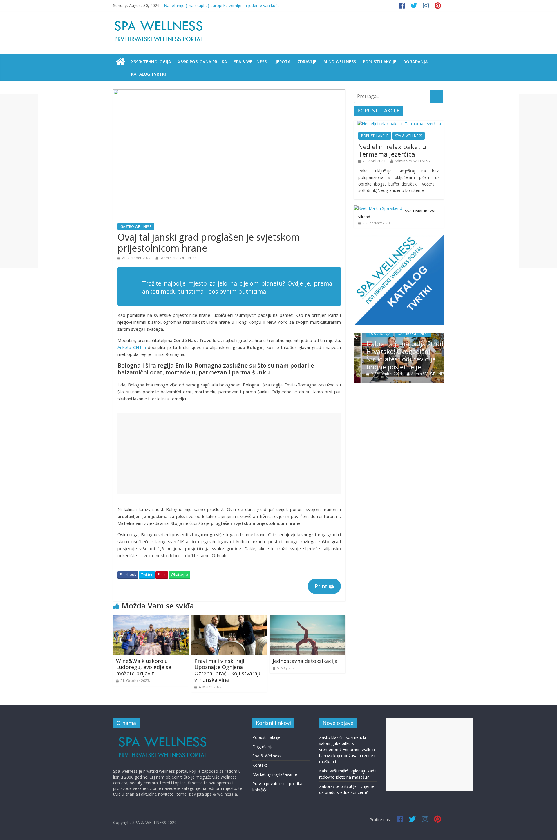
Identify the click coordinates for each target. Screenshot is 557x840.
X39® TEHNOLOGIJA (151, 61)
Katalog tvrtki (148, 74)
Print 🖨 (324, 586)
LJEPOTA (282, 61)
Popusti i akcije (266, 737)
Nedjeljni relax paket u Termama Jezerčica (392, 150)
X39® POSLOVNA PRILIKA (202, 61)
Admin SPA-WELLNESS (178, 257)
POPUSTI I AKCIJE (379, 61)
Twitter (147, 574)
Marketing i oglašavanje (274, 774)
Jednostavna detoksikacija (305, 660)
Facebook (128, 574)
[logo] (163, 735)
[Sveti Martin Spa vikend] (378, 208)
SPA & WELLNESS (250, 61)
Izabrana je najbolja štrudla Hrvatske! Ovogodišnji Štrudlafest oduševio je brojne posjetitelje (400, 355)
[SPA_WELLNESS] (120, 62)
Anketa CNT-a (131, 347)
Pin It (162, 574)
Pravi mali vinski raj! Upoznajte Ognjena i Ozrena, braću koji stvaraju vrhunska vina (228, 670)
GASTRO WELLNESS (135, 226)
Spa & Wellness (266, 756)
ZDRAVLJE (307, 61)
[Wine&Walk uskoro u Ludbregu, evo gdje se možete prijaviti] (151, 619)
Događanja (263, 746)
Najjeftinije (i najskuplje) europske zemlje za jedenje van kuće (222, 5)
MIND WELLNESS (339, 61)
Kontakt (259, 765)
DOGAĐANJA (415, 61)
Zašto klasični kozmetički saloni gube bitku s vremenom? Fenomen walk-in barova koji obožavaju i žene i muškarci (347, 749)
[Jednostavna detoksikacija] (307, 619)
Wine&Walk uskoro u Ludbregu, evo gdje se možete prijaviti (143, 667)
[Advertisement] (229, 453)
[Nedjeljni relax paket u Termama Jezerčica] (399, 123)
